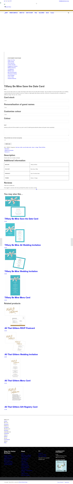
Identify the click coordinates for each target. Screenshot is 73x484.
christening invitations (8, 463)
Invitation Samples (11, 64)
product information (25, 466)
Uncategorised (11, 69)
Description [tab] (7, 148)
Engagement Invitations (12, 66)
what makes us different (26, 455)
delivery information (25, 467)
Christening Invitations (12, 73)
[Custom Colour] (7, 51)
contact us (40, 453)
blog (5, 442)
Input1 (5, 125)
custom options (24, 469)
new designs (6, 439)
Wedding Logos (11, 70)
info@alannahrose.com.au (64, 1)
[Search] (68, 13)
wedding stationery (8, 458)
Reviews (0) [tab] (7, 152)
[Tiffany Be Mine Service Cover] (1, 242)
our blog (23, 472)
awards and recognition (26, 456)
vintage (36, 147)
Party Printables (11, 75)
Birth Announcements (12, 72)
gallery (5, 436)
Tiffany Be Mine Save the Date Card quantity (13, 138)
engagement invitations (9, 456)
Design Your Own (11, 60)
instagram (6, 427)
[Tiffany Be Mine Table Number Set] (72, 242)
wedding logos (7, 460)
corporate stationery (8, 464)
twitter (5, 421)
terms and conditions (25, 475)
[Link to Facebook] (7, 1)
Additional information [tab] (9, 150)
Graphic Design (11, 61)
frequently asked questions (26, 470)
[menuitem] (6, 13)
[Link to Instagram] (9, 1)
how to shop (23, 461)
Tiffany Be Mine (42, 147)
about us (23, 453)
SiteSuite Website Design (23, 482)
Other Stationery (11, 63)
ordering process (24, 463)
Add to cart (8, 143)
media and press (24, 458)
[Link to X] (4, 1)
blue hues (18, 147)
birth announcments (8, 461)
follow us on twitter (42, 454)
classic (33, 147)
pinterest (6, 430)
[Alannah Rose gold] (7, 7)
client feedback (24, 459)
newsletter (6, 433)
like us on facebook (42, 456)
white (21, 147)
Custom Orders (11, 77)
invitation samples (8, 455)
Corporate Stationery (12, 78)
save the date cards (27, 147)
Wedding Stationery (12, 67)
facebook (6, 424)
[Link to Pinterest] (11, 1)
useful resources (24, 473)
